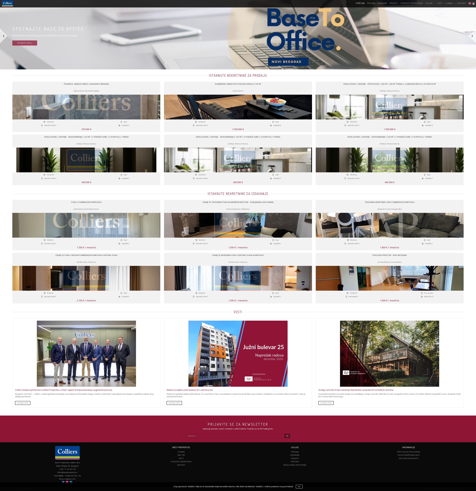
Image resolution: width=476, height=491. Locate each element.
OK (287, 436)
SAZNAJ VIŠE (22, 403)
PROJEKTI (393, 3)
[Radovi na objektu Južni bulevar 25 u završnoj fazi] (238, 354)
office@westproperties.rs (67, 472)
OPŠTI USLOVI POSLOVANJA (408, 452)
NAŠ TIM (181, 455)
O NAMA (448, 3)
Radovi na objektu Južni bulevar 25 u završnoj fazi (190, 390)
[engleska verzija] (469, 3)
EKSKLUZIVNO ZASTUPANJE (294, 465)
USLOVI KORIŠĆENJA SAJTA (409, 455)
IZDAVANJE (382, 3)
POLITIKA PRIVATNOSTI (408, 458)
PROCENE (295, 461)
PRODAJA (371, 3)
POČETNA (360, 3)
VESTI (440, 3)
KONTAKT (461, 3)
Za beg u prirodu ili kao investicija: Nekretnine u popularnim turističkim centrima (355, 390)
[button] (12, 48)
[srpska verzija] (473, 3)
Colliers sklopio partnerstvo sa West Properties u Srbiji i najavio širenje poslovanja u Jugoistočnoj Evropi (63, 390)
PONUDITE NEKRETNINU (412, 3)
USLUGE (428, 3)
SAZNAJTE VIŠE (24, 43)
